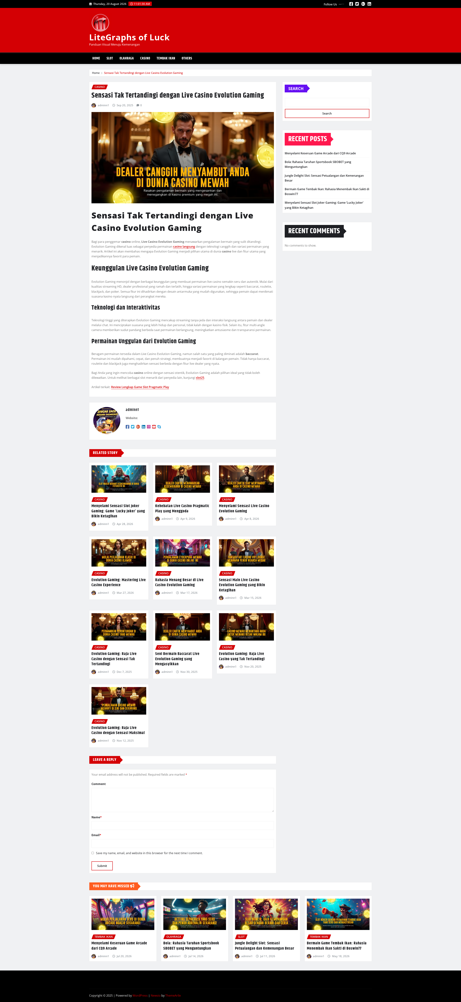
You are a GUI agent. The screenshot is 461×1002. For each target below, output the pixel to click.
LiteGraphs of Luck (129, 37)
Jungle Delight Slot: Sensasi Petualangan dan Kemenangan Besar (264, 946)
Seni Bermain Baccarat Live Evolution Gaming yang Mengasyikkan (177, 659)
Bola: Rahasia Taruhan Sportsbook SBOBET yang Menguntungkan (191, 946)
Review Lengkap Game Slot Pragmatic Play (140, 387)
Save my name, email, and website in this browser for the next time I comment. (149, 853)
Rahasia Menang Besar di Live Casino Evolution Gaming (179, 582)
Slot (110, 58)
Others (187, 58)
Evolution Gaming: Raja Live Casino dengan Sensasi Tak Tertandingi (114, 659)
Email (96, 835)
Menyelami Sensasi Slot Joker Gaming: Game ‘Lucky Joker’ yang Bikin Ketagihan (118, 511)
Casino (145, 58)
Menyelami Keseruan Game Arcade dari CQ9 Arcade (320, 153)
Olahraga (127, 58)
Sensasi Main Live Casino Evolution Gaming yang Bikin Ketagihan (242, 585)
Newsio (156, 995)
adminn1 (103, 105)
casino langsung (184, 247)
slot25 (200, 378)
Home (96, 58)
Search (296, 88)
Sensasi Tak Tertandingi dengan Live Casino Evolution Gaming (143, 73)
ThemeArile (173, 995)
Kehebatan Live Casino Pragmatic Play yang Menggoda (182, 508)
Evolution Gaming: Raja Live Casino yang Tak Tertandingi (242, 656)
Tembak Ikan (166, 58)
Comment (98, 784)
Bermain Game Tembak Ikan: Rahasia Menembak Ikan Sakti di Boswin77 (337, 946)
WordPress (140, 995)
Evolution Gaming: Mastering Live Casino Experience (118, 582)
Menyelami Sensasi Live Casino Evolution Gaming (244, 508)
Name (96, 817)
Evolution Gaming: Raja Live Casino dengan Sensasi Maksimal (118, 730)
